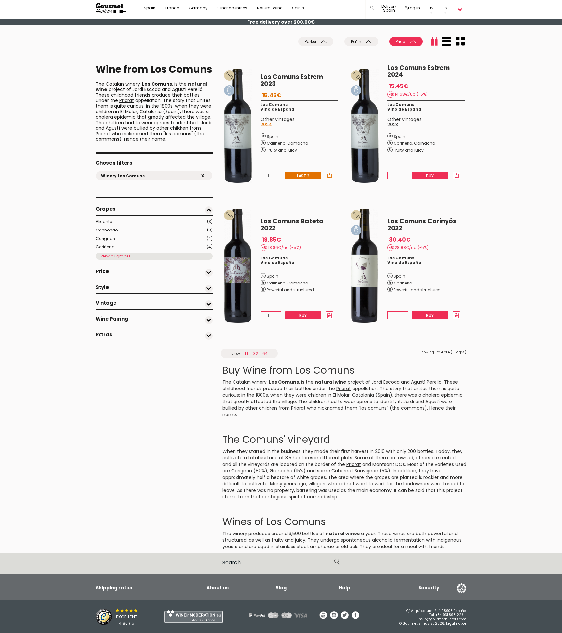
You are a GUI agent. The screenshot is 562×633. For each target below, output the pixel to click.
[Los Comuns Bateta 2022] (242, 266)
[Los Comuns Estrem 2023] (242, 126)
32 (255, 353)
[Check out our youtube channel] (323, 617)
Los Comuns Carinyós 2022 (422, 224)
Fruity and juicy (282, 150)
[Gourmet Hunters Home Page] (111, 8)
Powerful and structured (290, 290)
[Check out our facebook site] (355, 617)
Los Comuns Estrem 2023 (292, 80)
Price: (401, 41)
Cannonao (154, 230)
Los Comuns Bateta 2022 (292, 224)
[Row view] (446, 41)
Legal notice (456, 623)
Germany (198, 8)
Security (428, 588)
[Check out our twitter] (345, 617)
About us (218, 588)
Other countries (232, 8)
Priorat (126, 100)
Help (344, 588)
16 (247, 353)
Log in (413, 8)
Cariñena (154, 247)
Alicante (154, 221)
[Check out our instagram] (334, 617)
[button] (389, 9)
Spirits (298, 8)
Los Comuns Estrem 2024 (418, 71)
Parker (311, 41)
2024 (266, 124)
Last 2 (303, 175)
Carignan (154, 238)
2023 (392, 124)
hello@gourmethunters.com (442, 619)
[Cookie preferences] (453, 588)
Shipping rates (114, 588)
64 (265, 353)
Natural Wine (269, 8)
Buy (430, 175)
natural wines (343, 533)
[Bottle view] (434, 41)
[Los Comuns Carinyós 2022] (369, 266)
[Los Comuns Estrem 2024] (369, 126)
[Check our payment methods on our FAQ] (276, 615)
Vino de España (277, 109)
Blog (281, 588)
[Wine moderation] (192, 616)
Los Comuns (274, 104)
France (172, 8)
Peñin (356, 41)
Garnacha (297, 143)
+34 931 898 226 (449, 615)
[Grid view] (460, 41)
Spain (149, 8)
